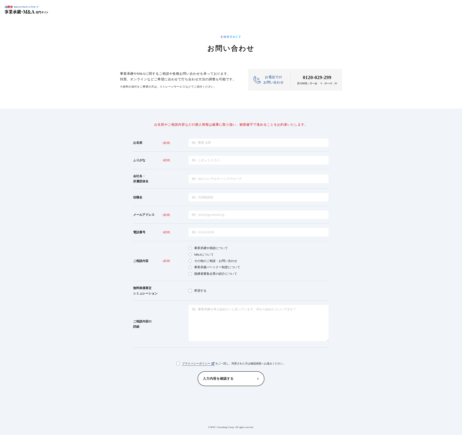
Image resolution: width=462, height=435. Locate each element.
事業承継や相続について (211, 248)
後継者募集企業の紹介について (215, 273)
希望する (200, 290)
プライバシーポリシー (196, 363)
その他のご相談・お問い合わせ (215, 261)
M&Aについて (204, 254)
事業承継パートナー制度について (217, 267)
